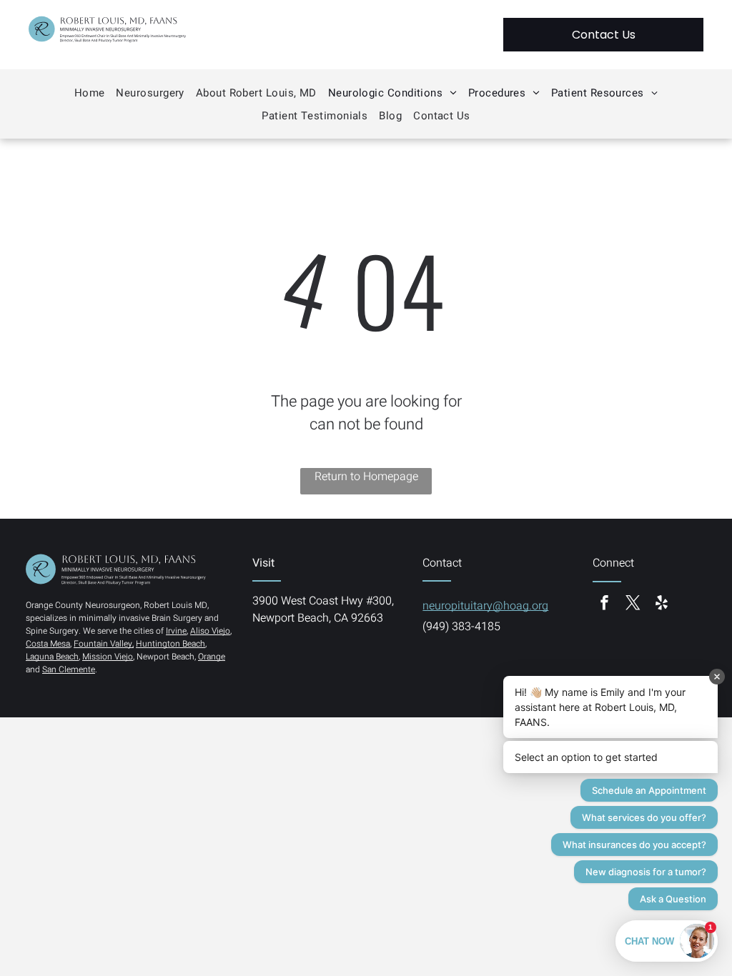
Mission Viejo (107, 656)
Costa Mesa (48, 643)
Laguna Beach (52, 656)
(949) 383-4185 (461, 626)
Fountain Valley (103, 643)
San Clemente (68, 669)
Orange (211, 656)
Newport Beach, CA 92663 (317, 618)
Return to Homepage (366, 476)
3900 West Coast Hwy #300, (323, 600)
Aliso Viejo (210, 630)
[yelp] (661, 604)
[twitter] (632, 604)
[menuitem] (90, 92)
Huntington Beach (170, 643)
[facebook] (604, 604)
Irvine (176, 630)
